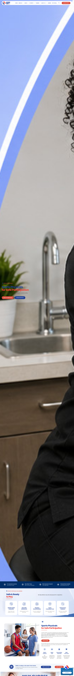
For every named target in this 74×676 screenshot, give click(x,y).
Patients (31, 3)
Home (16, 3)
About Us (43, 3)
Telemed (37, 3)
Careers (49, 3)
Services (20, 3)
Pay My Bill (54, 3)
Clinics (25, 3)
